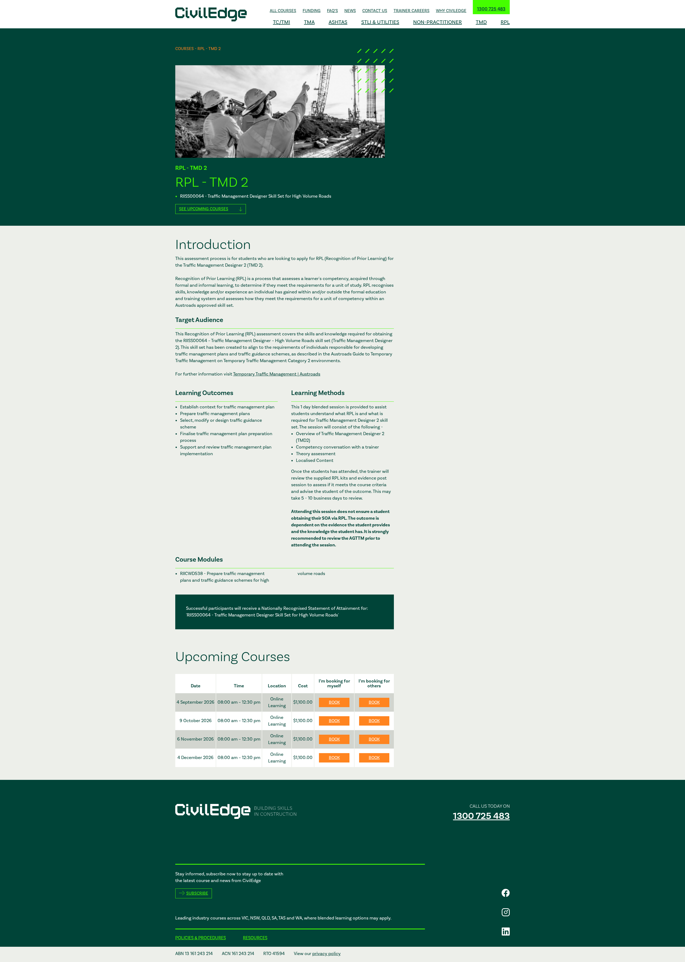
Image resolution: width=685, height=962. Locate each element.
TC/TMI (281, 22)
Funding (312, 10)
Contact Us (374, 10)
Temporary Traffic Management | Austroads (276, 374)
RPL (505, 22)
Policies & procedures (200, 938)
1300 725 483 (491, 9)
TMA (309, 22)
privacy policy (326, 954)
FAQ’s (332, 10)
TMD (481, 22)
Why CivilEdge (451, 10)
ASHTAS (338, 22)
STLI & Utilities (380, 22)
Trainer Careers (411, 10)
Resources (255, 938)
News (350, 10)
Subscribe (197, 893)
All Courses (283, 10)
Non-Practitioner (437, 22)
